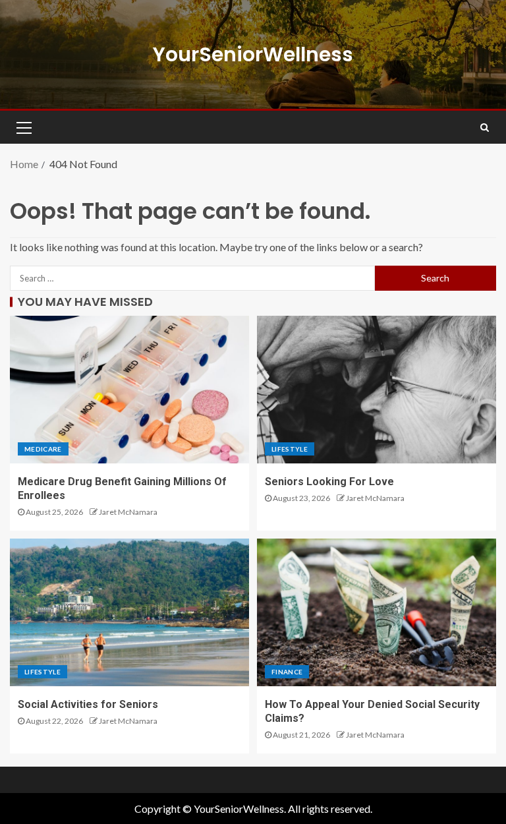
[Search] (484, 127)
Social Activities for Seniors (88, 704)
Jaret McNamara (128, 512)
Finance (286, 672)
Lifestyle (289, 449)
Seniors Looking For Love (329, 481)
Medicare (43, 449)
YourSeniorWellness (253, 54)
